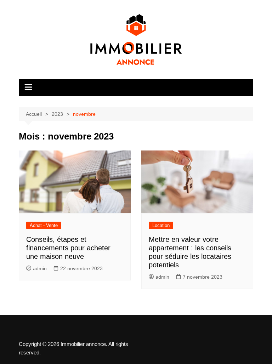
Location (161, 225)
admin (40, 268)
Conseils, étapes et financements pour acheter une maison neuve (68, 247)
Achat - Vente (44, 225)
